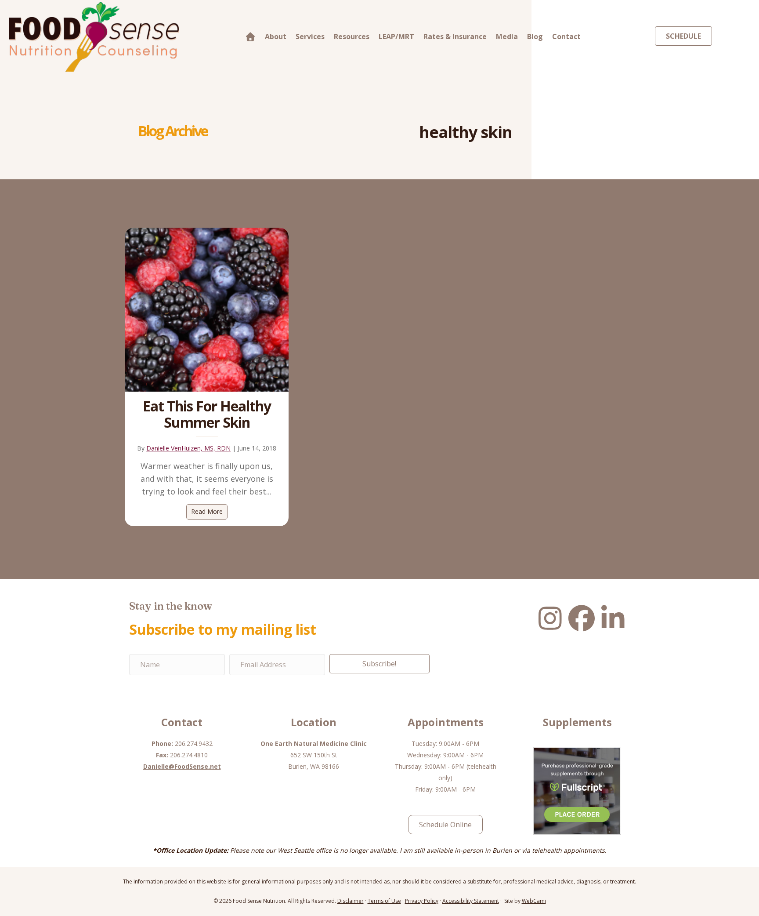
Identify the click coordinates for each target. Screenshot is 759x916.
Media (507, 36)
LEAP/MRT (396, 36)
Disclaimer (350, 901)
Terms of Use (384, 901)
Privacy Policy (421, 901)
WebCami (534, 901)
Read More (209, 511)
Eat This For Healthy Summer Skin (207, 414)
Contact (566, 36)
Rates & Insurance (455, 36)
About (275, 36)
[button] (379, 663)
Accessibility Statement (470, 901)
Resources (351, 36)
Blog (535, 36)
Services (310, 36)
